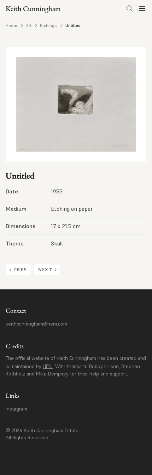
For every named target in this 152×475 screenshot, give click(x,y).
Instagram (16, 409)
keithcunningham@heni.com (36, 324)
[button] (142, 8)
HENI (48, 366)
